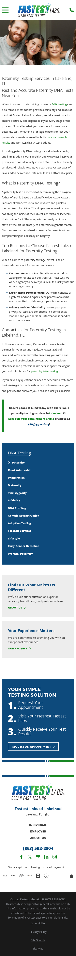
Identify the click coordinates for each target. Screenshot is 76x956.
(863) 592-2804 (38, 424)
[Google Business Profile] (38, 857)
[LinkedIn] (46, 857)
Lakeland (55, 413)
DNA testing (59, 104)
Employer (38, 831)
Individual (38, 825)
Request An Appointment (31, 746)
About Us (15, 607)
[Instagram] (54, 857)
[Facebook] (21, 857)
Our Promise (17, 648)
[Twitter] (30, 857)
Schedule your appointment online (31, 419)
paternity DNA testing (44, 371)
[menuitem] (38, 462)
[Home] (39, 10)
